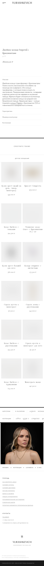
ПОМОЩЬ (5, 478)
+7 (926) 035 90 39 (8, 520)
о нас (39, 467)
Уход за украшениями (10, 496)
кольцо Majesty (16, 103)
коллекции (17, 467)
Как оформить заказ (9, 482)
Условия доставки (8, 487)
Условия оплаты (8, 485)
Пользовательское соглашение (13, 499)
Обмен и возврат (8, 493)
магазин (5, 467)
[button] (4, 3)
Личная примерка (8, 490)
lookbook (29, 467)
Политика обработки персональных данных (17, 505)
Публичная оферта (8, 502)
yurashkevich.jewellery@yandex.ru (15, 523)
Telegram (5, 517)
